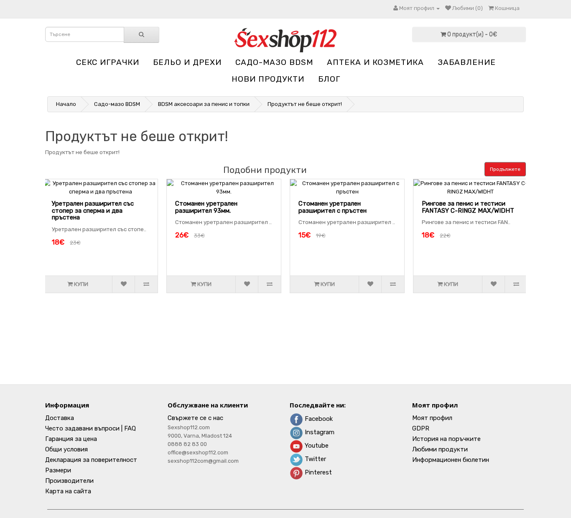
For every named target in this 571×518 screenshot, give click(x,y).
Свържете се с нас (195, 418)
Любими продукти (440, 449)
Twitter (314, 459)
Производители (69, 480)
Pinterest (317, 472)
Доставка (59, 418)
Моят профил (432, 418)
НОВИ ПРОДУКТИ (268, 79)
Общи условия (66, 449)
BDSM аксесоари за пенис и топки (204, 104)
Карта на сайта (68, 491)
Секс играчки (107, 62)
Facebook (318, 419)
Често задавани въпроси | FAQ (90, 428)
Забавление (467, 62)
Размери (58, 470)
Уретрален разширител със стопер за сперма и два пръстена (93, 210)
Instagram (318, 432)
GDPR (420, 428)
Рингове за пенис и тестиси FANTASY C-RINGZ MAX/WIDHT (468, 207)
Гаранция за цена (71, 439)
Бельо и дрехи (187, 62)
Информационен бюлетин (450, 460)
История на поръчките (446, 439)
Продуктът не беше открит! (305, 104)
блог (329, 79)
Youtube (316, 445)
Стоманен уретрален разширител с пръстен (332, 207)
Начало (66, 104)
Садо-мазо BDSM (274, 62)
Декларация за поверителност (91, 460)
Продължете (505, 169)
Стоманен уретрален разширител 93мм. (206, 207)
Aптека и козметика (375, 62)
